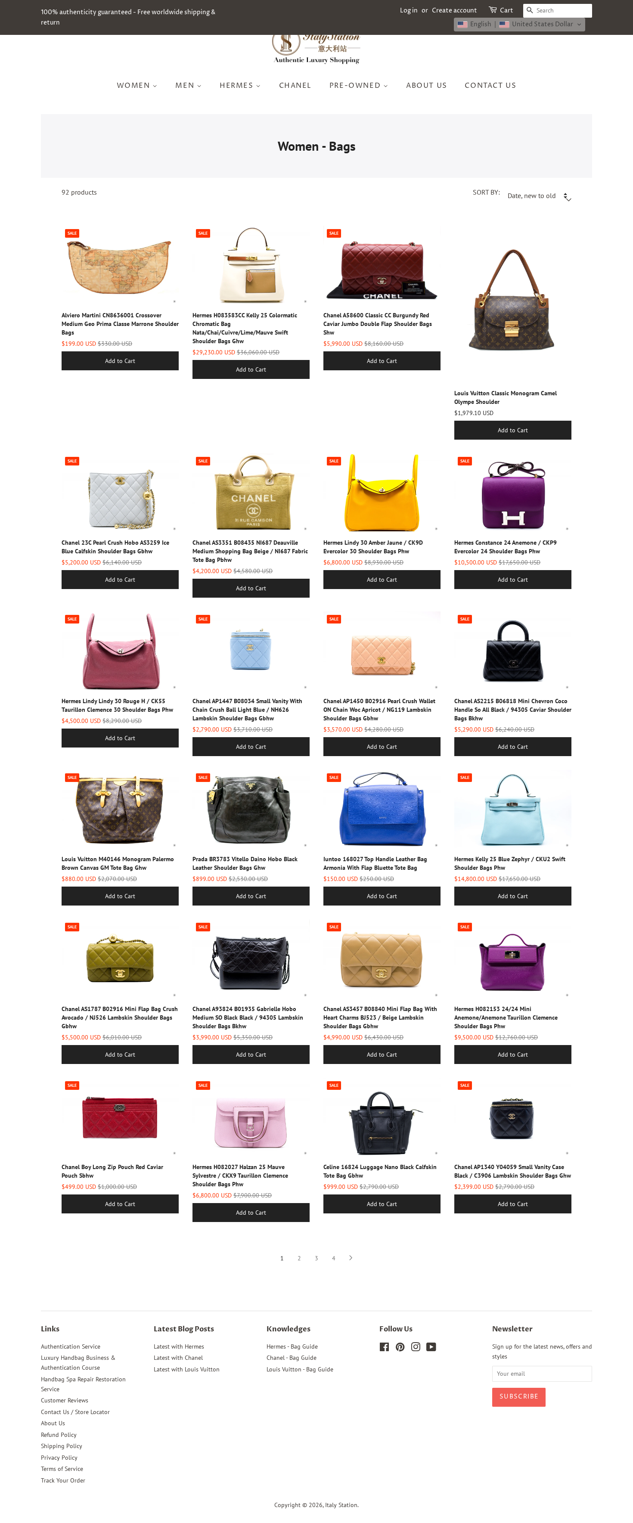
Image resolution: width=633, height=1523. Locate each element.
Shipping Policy (61, 1446)
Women (135, 85)
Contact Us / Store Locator (75, 1412)
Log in (409, 10)
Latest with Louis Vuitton (187, 1369)
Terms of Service (62, 1469)
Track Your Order (63, 1480)
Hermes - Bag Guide (292, 1346)
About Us (426, 85)
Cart (506, 10)
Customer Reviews (64, 1400)
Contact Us (490, 85)
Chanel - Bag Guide (291, 1358)
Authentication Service (70, 1346)
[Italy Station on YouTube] (431, 1348)
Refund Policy (59, 1435)
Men (185, 85)
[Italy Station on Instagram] (415, 1348)
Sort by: (486, 192)
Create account (454, 10)
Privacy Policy (59, 1457)
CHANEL (295, 85)
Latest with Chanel (178, 1358)
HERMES (238, 85)
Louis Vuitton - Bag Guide (300, 1369)
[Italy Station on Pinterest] (400, 1348)
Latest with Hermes (179, 1346)
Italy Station (341, 1505)
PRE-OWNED (356, 85)
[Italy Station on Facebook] (384, 1348)
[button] (519, 24)
